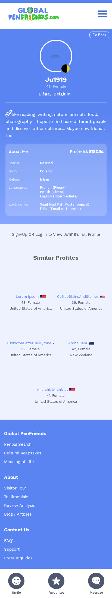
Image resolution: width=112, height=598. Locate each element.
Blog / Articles (18, 514)
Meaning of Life (19, 461)
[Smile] (16, 581)
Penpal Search (18, 444)
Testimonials (16, 496)
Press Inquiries (18, 558)
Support (12, 549)
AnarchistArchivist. (53, 390)
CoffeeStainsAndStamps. (78, 297)
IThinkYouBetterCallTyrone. (29, 343)
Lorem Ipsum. (27, 297)
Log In (41, 234)
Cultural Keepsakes (22, 453)
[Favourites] (56, 581)
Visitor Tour (15, 488)
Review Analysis (19, 505)
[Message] (96, 581)
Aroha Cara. (78, 343)
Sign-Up (19, 234)
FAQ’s (9, 540)
